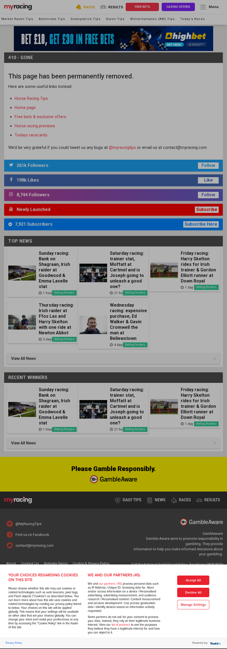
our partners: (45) (110, 584)
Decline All (193, 593)
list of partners (121, 625)
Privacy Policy (14, 643)
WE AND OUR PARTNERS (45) (114, 575)
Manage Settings (193, 605)
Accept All (193, 580)
